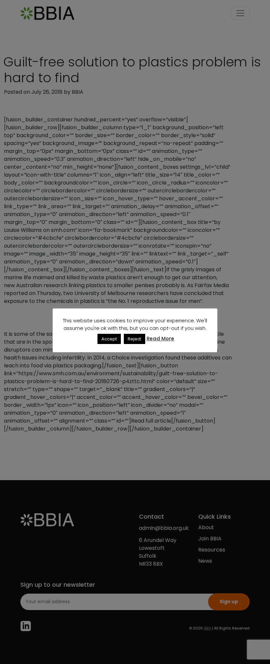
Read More (161, 338)
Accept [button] (109, 339)
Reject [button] (134, 339)
